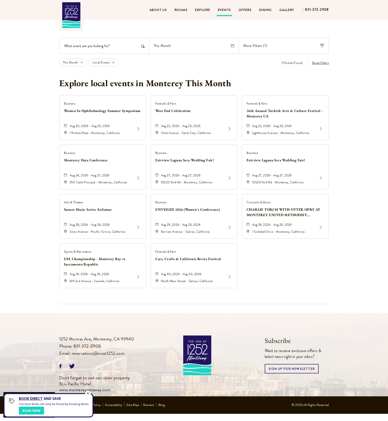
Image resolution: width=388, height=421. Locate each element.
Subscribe (278, 340)
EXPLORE (202, 9)
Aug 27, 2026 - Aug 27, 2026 (181, 175)
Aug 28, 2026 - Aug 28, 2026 (90, 224)
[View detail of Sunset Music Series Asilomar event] (138, 227)
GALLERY (286, 9)
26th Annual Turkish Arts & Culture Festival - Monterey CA (285, 113)
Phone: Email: (96, 346)
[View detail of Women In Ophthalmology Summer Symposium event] (138, 128)
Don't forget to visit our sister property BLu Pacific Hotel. (94, 384)
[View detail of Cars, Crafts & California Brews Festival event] (229, 277)
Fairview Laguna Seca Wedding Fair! (184, 160)
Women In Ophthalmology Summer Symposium (102, 110)
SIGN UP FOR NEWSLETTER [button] (292, 369)
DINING (265, 9)
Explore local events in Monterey (145, 83)
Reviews (148, 405)
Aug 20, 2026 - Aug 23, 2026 (90, 126)
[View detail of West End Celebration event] (229, 128)
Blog (161, 405)
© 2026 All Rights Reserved (310, 404)
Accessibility (113, 405)
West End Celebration (173, 110)
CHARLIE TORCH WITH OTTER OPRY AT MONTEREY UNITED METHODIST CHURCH (283, 212)
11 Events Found (292, 63)
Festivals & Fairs (165, 103)
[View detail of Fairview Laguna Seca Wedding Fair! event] (229, 178)
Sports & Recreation (78, 251)
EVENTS (224, 9)
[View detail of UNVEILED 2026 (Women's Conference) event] (229, 227)
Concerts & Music (259, 202)
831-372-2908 (317, 9)
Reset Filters (320, 63)
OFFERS (244, 9)
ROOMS (180, 9)
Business (69, 103)
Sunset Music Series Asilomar (88, 209)
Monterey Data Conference (86, 160)
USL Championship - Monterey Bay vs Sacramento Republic (95, 262)
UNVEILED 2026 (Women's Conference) (187, 209)
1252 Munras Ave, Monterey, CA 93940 (96, 339)
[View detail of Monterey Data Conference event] (138, 178)
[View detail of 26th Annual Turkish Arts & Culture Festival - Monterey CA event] (320, 128)
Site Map (132, 405)
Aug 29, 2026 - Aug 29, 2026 (181, 224)
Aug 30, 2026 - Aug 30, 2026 (181, 274)
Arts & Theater (74, 202)
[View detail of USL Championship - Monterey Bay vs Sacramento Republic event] (138, 277)
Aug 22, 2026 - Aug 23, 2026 (181, 126)
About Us (158, 9)
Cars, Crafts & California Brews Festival (188, 259)
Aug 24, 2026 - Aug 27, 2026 (90, 175)
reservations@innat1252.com (98, 353)
